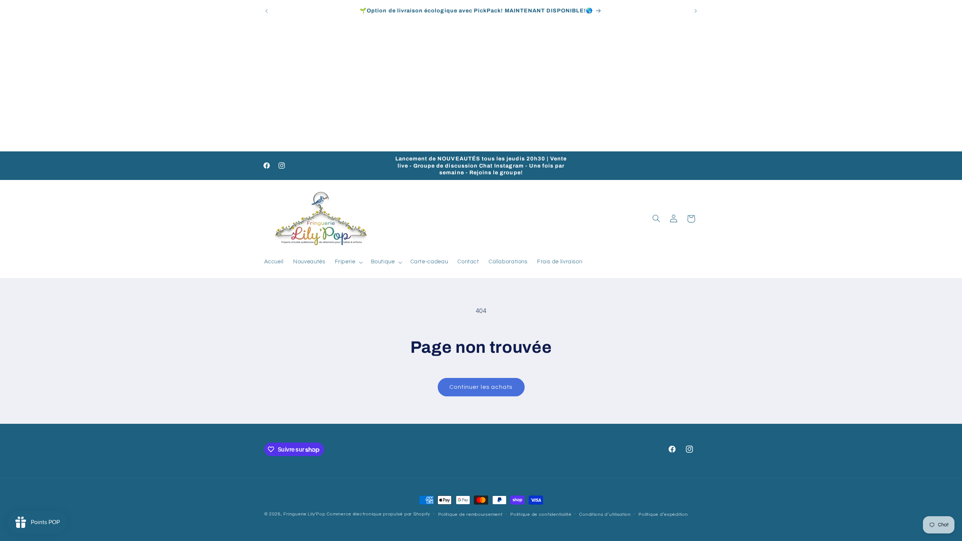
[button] (348, 262)
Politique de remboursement (470, 514)
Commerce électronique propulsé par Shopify (378, 514)
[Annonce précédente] (266, 10)
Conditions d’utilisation (605, 514)
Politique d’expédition (663, 514)
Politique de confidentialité (541, 514)
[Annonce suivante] (695, 10)
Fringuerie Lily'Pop (304, 514)
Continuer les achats (481, 387)
